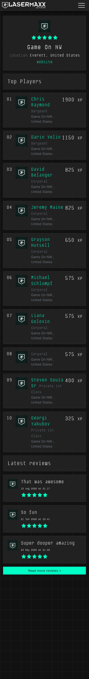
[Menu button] (81, 5)
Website (45, 62)
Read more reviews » (44, 571)
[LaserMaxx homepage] (24, 5)
